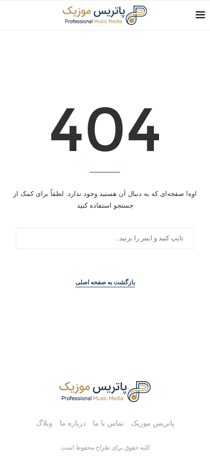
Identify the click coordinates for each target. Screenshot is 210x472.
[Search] (10, 15)
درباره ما (73, 423)
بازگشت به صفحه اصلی (105, 282)
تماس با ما (108, 423)
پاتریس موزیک (152, 423)
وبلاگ (44, 423)
